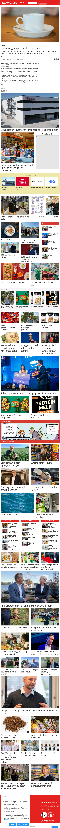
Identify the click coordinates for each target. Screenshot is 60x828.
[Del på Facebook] (54, 59)
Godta (19, 824)
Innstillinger (55, 826)
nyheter (3, 88)
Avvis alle (25, 824)
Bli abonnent (32, 3)
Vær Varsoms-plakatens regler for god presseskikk (50, 803)
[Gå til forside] (9, 3)
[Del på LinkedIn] (56, 59)
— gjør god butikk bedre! (22, 3)
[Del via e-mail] (58, 59)
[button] (3, 183)
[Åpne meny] (57, 3)
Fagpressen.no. (6, 819)
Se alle (57, 192)
